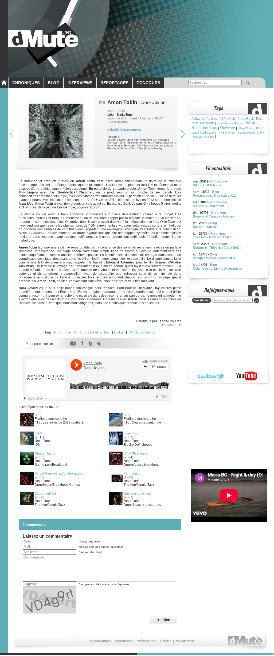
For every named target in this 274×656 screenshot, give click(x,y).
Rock (196, 127)
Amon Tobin (62, 332)
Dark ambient (101, 332)
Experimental (145, 332)
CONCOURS (148, 82)
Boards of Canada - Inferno (213, 216)
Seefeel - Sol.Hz (205, 227)
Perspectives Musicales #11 (214, 258)
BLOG (54, 82)
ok (256, 300)
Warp (250, 123)
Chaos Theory (45, 453)
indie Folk (210, 128)
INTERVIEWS (80, 82)
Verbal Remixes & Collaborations (59, 473)
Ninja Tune (81, 332)
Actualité (197, 119)
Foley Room (132, 433)
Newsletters (184, 641)
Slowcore (227, 128)
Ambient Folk (227, 132)
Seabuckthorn (246, 132)
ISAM (38, 433)
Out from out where (137, 493)
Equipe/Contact (99, 641)
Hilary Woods (246, 128)
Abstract (119, 332)
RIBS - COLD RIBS (207, 185)
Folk (261, 132)
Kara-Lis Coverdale (203, 136)
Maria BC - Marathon (208, 206)
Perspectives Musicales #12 (214, 195)
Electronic (207, 123)
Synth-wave (208, 132)
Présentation (146, 641)
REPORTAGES (114, 82)
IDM (131, 332)
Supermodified (45, 493)
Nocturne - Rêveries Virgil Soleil (217, 248)
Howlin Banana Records (230, 123)
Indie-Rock (246, 119)
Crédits (165, 641)
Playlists (230, 119)
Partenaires (124, 641)
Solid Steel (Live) (136, 453)
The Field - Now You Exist (212, 237)
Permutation (132, 473)
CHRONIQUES (26, 82)
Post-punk (213, 119)
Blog (38, 415)
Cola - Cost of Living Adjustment (217, 268)
